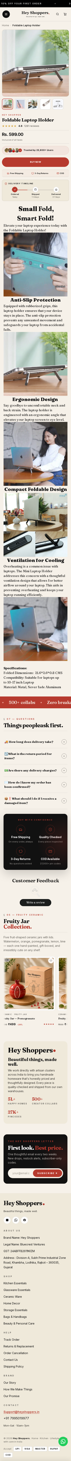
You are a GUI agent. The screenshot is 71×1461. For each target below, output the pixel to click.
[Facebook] (24, 1220)
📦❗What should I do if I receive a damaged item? (34, 801)
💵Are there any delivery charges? (34, 770)
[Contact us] (63, 1441)
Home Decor (12, 1303)
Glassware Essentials (17, 1290)
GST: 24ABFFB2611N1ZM (19, 1251)
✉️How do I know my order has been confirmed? (34, 785)
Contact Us (11, 1359)
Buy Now (35, 162)
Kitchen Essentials (15, 1283)
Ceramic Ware (13, 1296)
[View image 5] (58, 104)
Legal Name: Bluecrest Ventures (24, 1244)
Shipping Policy (14, 1366)
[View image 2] (20, 104)
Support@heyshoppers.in (21, 1411)
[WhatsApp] (15, 1220)
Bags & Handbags (15, 1316)
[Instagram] (7, 1220)
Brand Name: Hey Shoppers (22, 1237)
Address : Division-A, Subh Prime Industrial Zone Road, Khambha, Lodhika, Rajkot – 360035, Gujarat (35, 1262)
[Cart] (65, 14)
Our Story (10, 1382)
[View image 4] (45, 104)
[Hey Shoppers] (35, 14)
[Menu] (6, 14)
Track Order (12, 1339)
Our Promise (12, 1396)
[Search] (57, 14)
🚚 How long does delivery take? (34, 742)
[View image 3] (32, 104)
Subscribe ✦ (47, 1173)
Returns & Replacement (19, 1346)
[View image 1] (7, 104)
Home (5, 25)
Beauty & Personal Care (19, 1323)
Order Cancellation (16, 1353)
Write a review (35, 902)
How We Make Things (18, 1389)
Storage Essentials (15, 1310)
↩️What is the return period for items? (34, 756)
